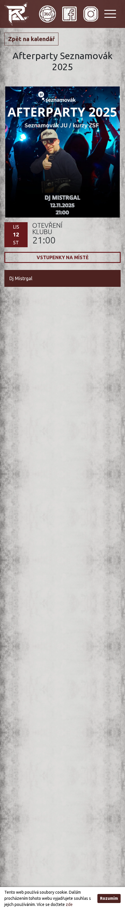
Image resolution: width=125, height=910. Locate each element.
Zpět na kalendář (31, 39)
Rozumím (109, 898)
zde (69, 904)
